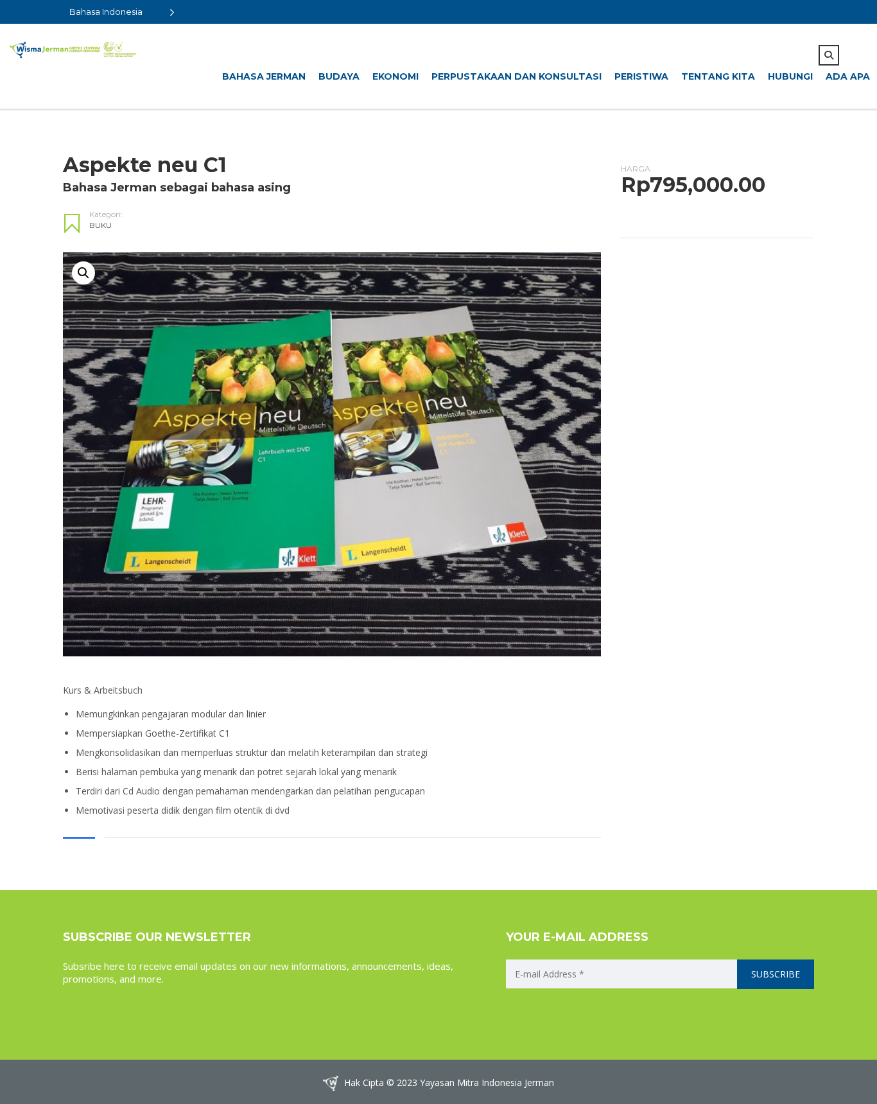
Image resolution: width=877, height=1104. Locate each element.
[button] (83, 273)
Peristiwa (641, 76)
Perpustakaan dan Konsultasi (516, 76)
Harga (635, 168)
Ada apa (848, 76)
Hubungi (790, 76)
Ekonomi (395, 76)
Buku (100, 225)
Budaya (339, 76)
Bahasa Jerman (264, 76)
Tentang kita (718, 76)
